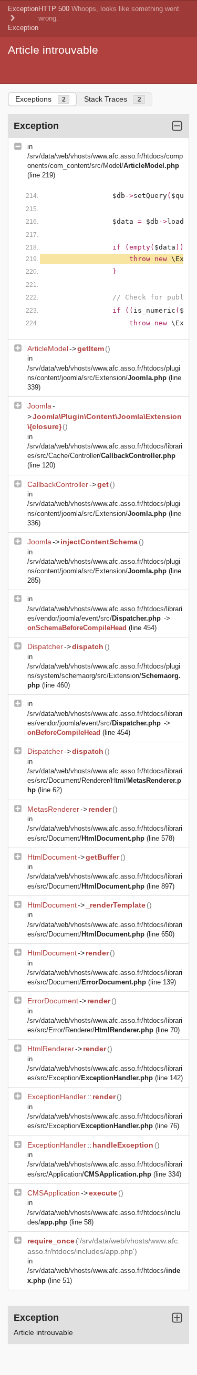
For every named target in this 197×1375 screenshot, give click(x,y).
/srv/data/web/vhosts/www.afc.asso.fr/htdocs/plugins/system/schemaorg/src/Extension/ (104, 675)
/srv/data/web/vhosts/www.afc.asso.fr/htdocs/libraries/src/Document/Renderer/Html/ (104, 780)
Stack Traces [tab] (112, 99)
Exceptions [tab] (40, 99)
